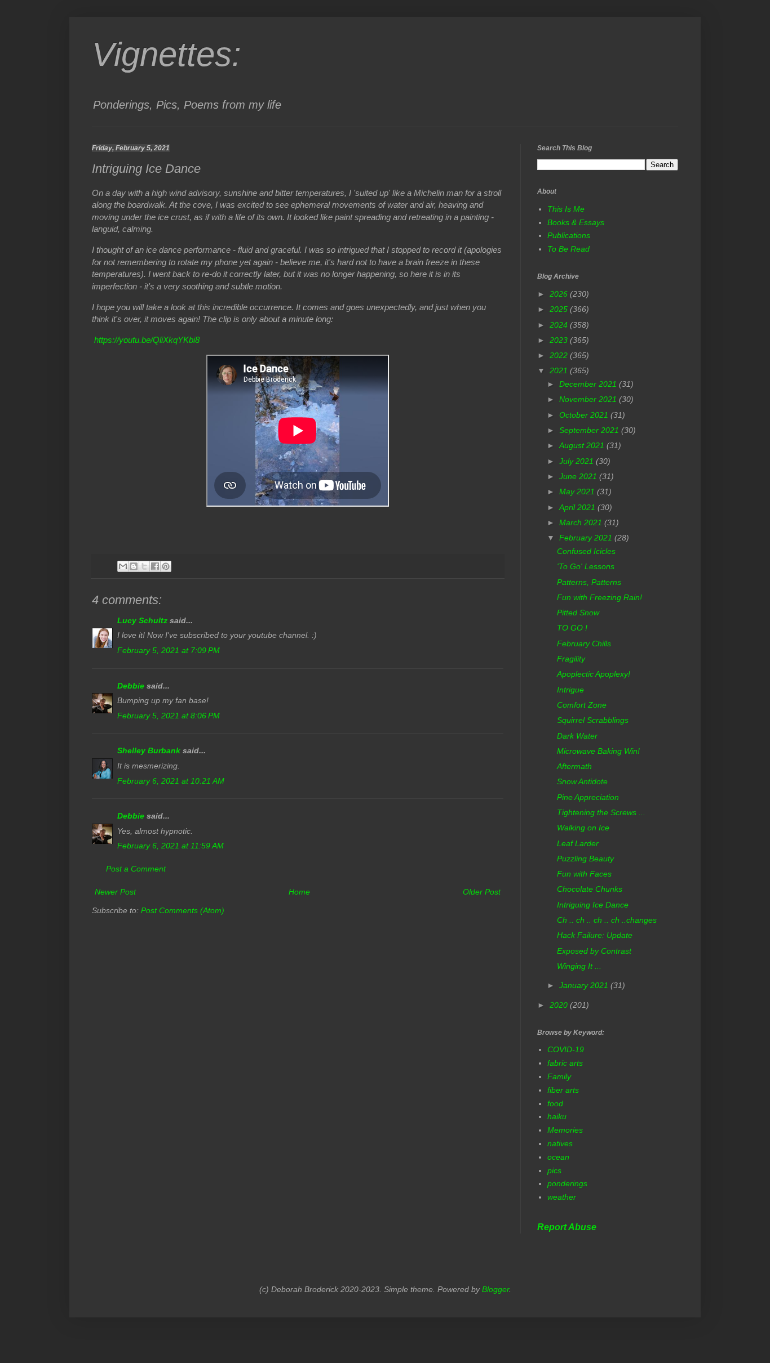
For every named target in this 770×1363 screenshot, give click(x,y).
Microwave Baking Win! (598, 751)
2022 (560, 355)
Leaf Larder (578, 843)
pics (554, 1170)
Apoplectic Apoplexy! (593, 673)
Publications (568, 235)
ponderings (567, 1183)
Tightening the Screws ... (601, 812)
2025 (560, 309)
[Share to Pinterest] (165, 566)
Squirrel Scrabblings (593, 720)
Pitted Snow (578, 612)
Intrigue (570, 689)
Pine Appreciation (588, 797)
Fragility (571, 658)
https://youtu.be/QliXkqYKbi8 (147, 340)
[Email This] (123, 566)
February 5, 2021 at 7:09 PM (168, 650)
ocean (558, 1156)
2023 (560, 340)
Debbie (130, 685)
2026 (560, 293)
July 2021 (577, 461)
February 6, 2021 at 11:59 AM (170, 845)
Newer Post (115, 891)
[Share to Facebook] (155, 566)
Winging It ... (579, 966)
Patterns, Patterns (589, 582)
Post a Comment (136, 868)
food (555, 1103)
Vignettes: (166, 54)
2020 (560, 1004)
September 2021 (590, 430)
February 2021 (586, 537)
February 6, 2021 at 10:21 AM (170, 780)
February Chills (584, 643)
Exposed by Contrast (594, 950)
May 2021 (578, 491)
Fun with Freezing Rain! (599, 597)
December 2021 (589, 383)
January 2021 (584, 985)
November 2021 (589, 399)
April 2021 (578, 507)
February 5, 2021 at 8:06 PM (168, 715)
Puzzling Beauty (585, 858)
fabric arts (565, 1062)
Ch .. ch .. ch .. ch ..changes (607, 919)
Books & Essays (575, 222)
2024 (560, 324)
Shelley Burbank (148, 750)
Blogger (495, 1289)
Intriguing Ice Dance (593, 904)
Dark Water (577, 735)
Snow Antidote (582, 781)
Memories (565, 1129)
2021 (560, 370)
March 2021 (581, 522)
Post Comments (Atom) (182, 910)
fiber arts (563, 1089)
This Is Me (566, 208)
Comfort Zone (582, 704)
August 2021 (583, 445)
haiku (557, 1116)
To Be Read (568, 248)
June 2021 (579, 476)
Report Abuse (566, 1227)
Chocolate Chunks (589, 888)
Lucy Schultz (142, 620)
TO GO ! (572, 627)
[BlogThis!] (133, 566)
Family (559, 1076)
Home (299, 891)
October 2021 (584, 414)
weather (561, 1196)
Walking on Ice (583, 827)
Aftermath (574, 766)
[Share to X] (144, 566)
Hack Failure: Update (594, 935)
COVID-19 (565, 1049)
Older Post (482, 891)
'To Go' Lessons (585, 566)
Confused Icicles (586, 551)
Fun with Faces (584, 873)
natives (560, 1143)
